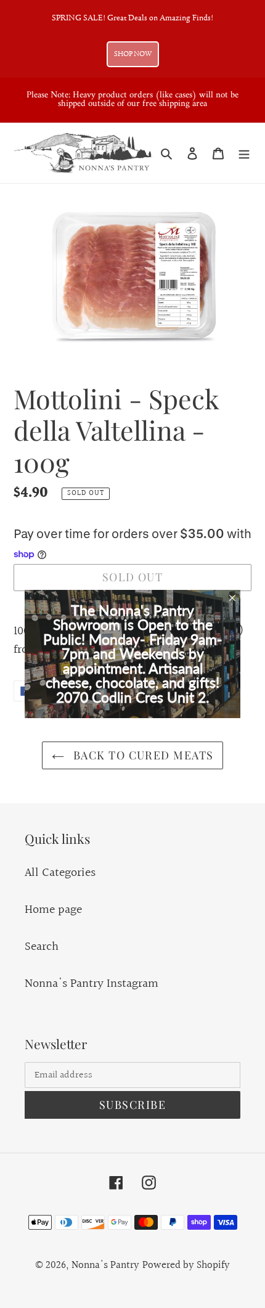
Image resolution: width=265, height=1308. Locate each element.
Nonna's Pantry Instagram (91, 984)
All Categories (60, 873)
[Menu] (244, 152)
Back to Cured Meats (142, 755)
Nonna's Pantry (105, 1265)
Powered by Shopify (186, 1265)
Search (42, 947)
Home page (53, 910)
